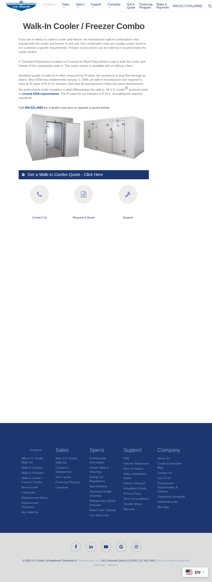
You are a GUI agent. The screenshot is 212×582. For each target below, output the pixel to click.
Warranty (129, 509)
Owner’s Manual (134, 483)
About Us (163, 458)
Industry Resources (136, 463)
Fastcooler (28, 492)
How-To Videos (133, 468)
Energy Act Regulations (97, 479)
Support (96, 4)
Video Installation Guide (134, 476)
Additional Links (167, 501)
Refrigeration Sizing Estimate (102, 503)
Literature (61, 487)
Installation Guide (134, 488)
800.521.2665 (34, 107)
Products (49, 4)
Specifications (98, 486)
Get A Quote (131, 6)
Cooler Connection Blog (169, 465)
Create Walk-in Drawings (99, 469)
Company (114, 4)
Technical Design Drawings (100, 493)
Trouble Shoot (132, 504)
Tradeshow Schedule (171, 496)
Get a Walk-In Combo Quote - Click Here (65, 174)
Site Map (163, 507)
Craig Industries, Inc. (88, 560)
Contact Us (39, 217)
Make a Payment (163, 6)
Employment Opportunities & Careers (167, 487)
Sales (66, 4)
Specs (80, 4)
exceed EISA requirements (40, 93)
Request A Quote (84, 217)
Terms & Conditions (136, 498)
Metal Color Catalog (102, 510)
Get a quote (63, 477)
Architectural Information (97, 460)
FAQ (126, 458)
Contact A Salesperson (63, 469)
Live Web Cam (99, 515)
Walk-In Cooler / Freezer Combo (32, 480)
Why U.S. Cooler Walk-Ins (32, 460)
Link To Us (164, 478)
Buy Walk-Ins (30, 512)
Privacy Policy (132, 493)
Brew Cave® (30, 487)
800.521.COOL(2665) (187, 5)
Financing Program (145, 6)
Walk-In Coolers (32, 467)
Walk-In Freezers (33, 472)
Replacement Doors (35, 497)
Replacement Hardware (30, 505)
